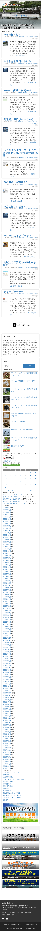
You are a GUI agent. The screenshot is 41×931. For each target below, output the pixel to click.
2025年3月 (7, 546)
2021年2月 (7, 658)
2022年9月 (7, 615)
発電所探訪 (7, 791)
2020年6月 (7, 677)
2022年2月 (7, 631)
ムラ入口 (4, 912)
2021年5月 (7, 652)
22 (30, 481)
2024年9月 (7, 560)
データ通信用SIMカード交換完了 (23, 381)
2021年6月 (7, 649)
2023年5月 (7, 597)
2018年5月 (7, 734)
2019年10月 (7, 695)
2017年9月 (7, 752)
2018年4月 (7, 736)
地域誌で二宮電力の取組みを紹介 (19, 263)
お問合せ (14, 915)
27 (20, 484)
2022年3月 (7, 629)
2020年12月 (7, 663)
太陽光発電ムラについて (17, 924)
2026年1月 (7, 523)
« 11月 (10, 490)
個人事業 (20, 92)
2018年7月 (7, 729)
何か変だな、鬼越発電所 (12, 499)
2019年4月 (7, 709)
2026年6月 (7, 512)
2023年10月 (7, 585)
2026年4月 (7, 517)
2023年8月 (7, 590)
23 (35, 481)
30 (35, 484)
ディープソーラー (14, 291)
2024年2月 (7, 576)
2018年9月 (7, 725)
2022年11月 (7, 610)
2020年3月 (7, 684)
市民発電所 (7, 784)
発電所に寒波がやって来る (19, 119)
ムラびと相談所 (6, 915)
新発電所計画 (8, 786)
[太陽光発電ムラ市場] (20, 821)
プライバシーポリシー (31, 924)
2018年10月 (7, 722)
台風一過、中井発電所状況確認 (22, 429)
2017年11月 (7, 748)
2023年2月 (7, 604)
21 (25, 481)
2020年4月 (7, 681)
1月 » (30, 490)
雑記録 (35, 36)
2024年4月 (7, 571)
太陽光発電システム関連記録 (26, 36)
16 (35, 478)
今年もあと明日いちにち (17, 61)
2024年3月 (7, 574)
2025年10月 (7, 530)
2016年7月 (7, 764)
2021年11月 (7, 638)
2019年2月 (7, 713)
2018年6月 (7, 732)
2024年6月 (7, 567)
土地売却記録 (8, 777)
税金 (36, 94)
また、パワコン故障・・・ (12, 494)
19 (15, 481)
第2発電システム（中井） (12, 795)
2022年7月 (7, 620)
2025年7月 (7, 537)
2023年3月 (7, 601)
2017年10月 (7, 750)
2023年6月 (7, 594)
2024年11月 (7, 555)
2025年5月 (7, 542)
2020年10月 (7, 668)
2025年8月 (7, 535)
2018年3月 (7, 739)
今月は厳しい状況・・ (16, 206)
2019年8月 (7, 700)
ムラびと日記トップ (8, 25)
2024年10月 (7, 558)
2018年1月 (7, 743)
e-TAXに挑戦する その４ (17, 90)
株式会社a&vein (7, 903)
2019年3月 (7, 711)
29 (30, 484)
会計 (33, 94)
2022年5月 (7, 624)
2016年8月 (7, 761)
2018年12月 (7, 718)
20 (20, 481)
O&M (36, 65)
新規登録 (24, 16)
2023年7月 (7, 592)
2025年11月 (7, 528)
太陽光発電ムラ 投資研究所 (11, 28)
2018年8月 (7, 727)
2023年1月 (7, 606)
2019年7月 (7, 702)
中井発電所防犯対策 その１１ (14, 503)
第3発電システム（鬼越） (12, 797)
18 (11, 481)
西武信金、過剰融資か (16, 182)
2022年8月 (7, 617)
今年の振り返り (12, 34)
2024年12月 (7, 553)
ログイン (17, 16)
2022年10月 (7, 613)
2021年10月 (7, 640)
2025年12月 (7, 526)
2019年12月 (7, 690)
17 (6, 481)
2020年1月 (7, 688)
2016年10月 (7, 757)
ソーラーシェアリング (11, 772)
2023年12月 (7, 581)
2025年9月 (7, 533)
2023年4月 (7, 599)
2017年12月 (7, 745)
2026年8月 (7, 507)
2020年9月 (7, 670)
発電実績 (35, 63)
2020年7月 (7, 674)
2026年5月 (7, 514)
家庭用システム (8, 781)
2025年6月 (7, 539)
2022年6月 (7, 622)
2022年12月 (7, 608)
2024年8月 (7, 562)
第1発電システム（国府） (12, 793)
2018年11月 (7, 720)
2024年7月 (7, 565)
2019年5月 (7, 706)
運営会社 (6, 924)
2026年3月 (7, 519)
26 (15, 484)
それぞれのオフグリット (18, 235)
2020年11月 (7, 665)
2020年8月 (7, 672)
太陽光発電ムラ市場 (26, 25)
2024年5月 (7, 569)
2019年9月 (7, 697)
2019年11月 (7, 693)
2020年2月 (7, 686)
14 (25, 478)
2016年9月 (7, 759)
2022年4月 (7, 626)
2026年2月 (7, 521)
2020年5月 (7, 679)
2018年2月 (7, 741)
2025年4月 (7, 544)
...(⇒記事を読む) (19, 55)
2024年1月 (7, 578)
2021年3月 (7, 656)
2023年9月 (7, 588)
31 (6, 487)
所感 (36, 38)
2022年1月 (7, 633)
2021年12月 (7, 636)
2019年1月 (7, 716)
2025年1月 (7, 551)
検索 (29, 366)
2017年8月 (7, 755)
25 (11, 484)
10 (6, 478)
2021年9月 (7, 642)
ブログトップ (30, 28)
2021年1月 (7, 661)
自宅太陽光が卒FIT (18, 446)
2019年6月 (7, 704)
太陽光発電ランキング (9, 461)
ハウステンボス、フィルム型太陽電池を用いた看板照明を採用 (20, 153)
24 (6, 484)
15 (30, 478)
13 (20, 478)
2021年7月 (7, 647)
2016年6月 (7, 766)
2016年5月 (7, 768)
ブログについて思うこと (20, 421)
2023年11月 (7, 583)
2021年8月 (7, 645)
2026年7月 (7, 510)
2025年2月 (7, 549)
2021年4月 (7, 654)
